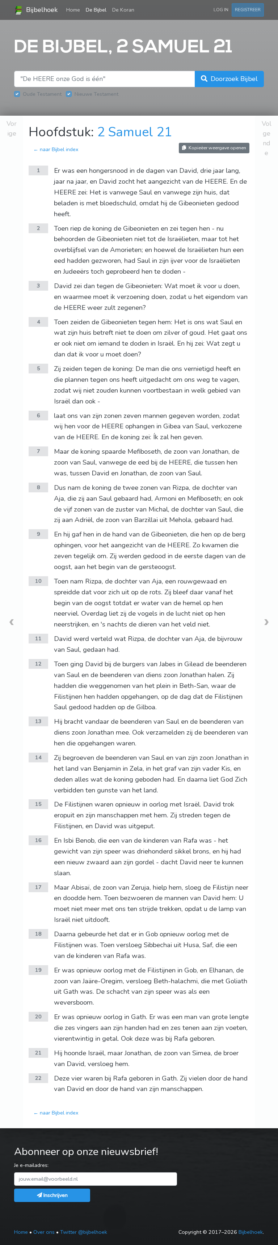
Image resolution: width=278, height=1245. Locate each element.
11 (38, 638)
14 (38, 757)
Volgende (266, 138)
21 (38, 1052)
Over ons (44, 1232)
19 (38, 970)
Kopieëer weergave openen (217, 148)
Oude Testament (42, 94)
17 (38, 887)
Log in (221, 10)
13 (38, 721)
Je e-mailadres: (31, 1165)
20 (38, 1016)
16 (38, 840)
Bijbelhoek (41, 9)
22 (38, 1078)
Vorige (12, 128)
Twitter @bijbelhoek (83, 1232)
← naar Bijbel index (56, 149)
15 (38, 804)
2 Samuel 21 (134, 132)
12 (38, 663)
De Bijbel (96, 9)
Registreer (248, 10)
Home (74, 9)
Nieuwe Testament (96, 94)
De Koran (123, 9)
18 (38, 933)
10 (38, 581)
